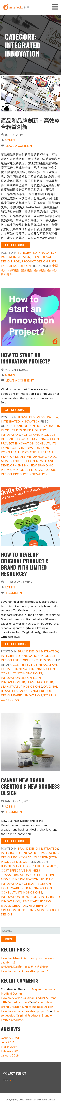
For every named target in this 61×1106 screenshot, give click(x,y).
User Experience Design (32, 660)
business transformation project (29, 866)
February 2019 (11, 1051)
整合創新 (27, 270)
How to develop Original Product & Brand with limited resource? (25, 564)
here (11, 1080)
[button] (56, 7)
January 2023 (10, 1038)
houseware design (16, 888)
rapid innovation (27, 695)
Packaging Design (15, 257)
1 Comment (14, 592)
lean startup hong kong (35, 456)
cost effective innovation (35, 664)
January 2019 (10, 1055)
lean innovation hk (27, 452)
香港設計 (7, 274)
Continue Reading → (15, 245)
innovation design (16, 677)
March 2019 (9, 1046)
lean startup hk (39, 682)
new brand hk (41, 465)
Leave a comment (19, 145)
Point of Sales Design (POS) (35, 857)
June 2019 (8, 1042)
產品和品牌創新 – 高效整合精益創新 (30, 123)
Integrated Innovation (37, 252)
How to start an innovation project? (25, 358)
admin (10, 140)
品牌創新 (14, 270)
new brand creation (18, 461)
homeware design (36, 883)
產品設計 (53, 270)
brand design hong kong (33, 425)
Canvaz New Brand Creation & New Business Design (30, 786)
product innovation (30, 474)
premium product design (21, 469)
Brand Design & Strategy (38, 417)
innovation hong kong (20, 896)
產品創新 (40, 270)
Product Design (34, 261)
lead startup (32, 901)
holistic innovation (17, 669)
